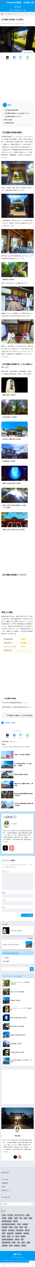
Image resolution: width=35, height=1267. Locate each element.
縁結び (23, 1242)
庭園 (26, 1227)
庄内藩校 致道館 (9, 123)
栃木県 (8, 1236)
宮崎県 (10, 1227)
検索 (32, 969)
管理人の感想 (8, 119)
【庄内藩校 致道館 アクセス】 (12, 116)
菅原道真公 (17, 1245)
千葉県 (25, 1218)
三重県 (27, 1215)
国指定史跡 (17, 746)
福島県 (13, 1242)
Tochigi (3, 1215)
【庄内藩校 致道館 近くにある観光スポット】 (17, 113)
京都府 (16, 1218)
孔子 (23, 746)
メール (4, 900)
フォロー (24, 1265)
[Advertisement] (17, 80)
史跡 (10, 746)
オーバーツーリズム (19, 1215)
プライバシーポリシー (18, 1257)
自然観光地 (4, 1245)
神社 (3, 1186)
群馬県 (28, 1242)
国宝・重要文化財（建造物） (8, 1224)
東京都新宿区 (18, 1233)
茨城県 (10, 1245)
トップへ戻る (31, 1265)
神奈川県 (17, 1239)
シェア (17, 1265)
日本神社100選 (19, 1230)
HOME (11, 10)
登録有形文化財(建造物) (7, 1239)
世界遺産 (4, 1218)
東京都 (3, 1233)
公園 (21, 1218)
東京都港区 (26, 1233)
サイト (4, 907)
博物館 (30, 1218)
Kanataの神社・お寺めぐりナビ (19, 4)
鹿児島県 (24, 1245)
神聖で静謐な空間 (6, 1242)
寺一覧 (23, 10)
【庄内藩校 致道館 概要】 (11, 110)
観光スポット (14, 741)
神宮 (22, 1239)
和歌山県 (15, 1221)
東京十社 (27, 1230)
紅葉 (19, 1242)
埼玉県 (18, 1224)
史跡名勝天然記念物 (6, 1221)
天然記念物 (25, 1224)
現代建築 (23, 1236)
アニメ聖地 (10, 1215)
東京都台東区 (10, 1233)
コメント (5, 871)
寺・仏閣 (5, 1179)
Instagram (12, 851)
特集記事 (5, 1183)
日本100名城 (11, 1230)
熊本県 (17, 1236)
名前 (3, 892)
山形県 (28, 746)
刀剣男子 (5, 746)
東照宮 (3, 1236)
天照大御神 (4, 1227)
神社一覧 (17, 10)
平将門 (21, 1227)
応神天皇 (4, 1230)
